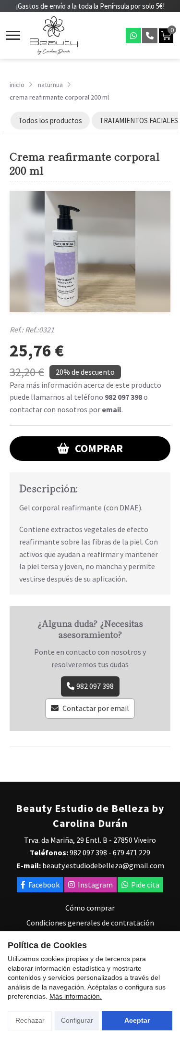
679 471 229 (131, 852)
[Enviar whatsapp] (133, 35)
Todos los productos (50, 120)
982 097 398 (123, 397)
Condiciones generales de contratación (90, 922)
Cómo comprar (90, 908)
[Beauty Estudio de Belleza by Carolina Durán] (54, 35)
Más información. (75, 996)
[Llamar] (149, 35)
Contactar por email (95, 708)
